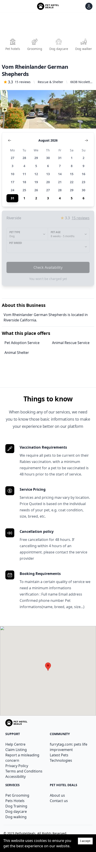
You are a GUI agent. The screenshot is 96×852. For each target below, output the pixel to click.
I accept (85, 841)
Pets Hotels (15, 800)
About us (57, 795)
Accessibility (15, 776)
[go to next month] (86, 140)
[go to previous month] (10, 140)
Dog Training (16, 806)
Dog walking (16, 816)
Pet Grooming (17, 795)
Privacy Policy (16, 765)
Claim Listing (16, 749)
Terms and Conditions (23, 771)
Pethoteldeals (25, 833)
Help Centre (15, 744)
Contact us (59, 800)
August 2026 (48, 140)
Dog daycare (16, 811)
